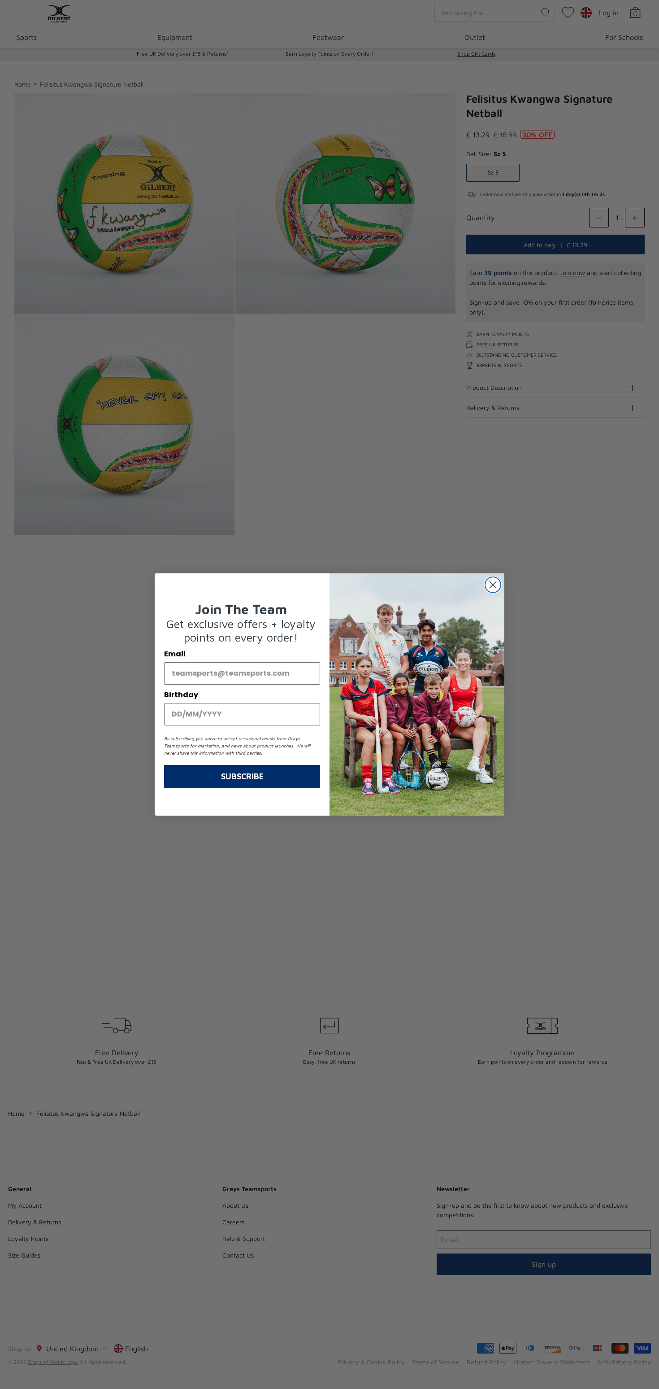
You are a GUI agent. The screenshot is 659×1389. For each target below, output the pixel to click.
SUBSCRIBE (242, 776)
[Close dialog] (493, 585)
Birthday (181, 695)
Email (175, 654)
